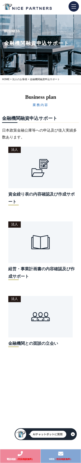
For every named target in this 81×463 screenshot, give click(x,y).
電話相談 (20, 459)
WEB (60, 459)
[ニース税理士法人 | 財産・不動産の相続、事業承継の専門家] (27, 7)
